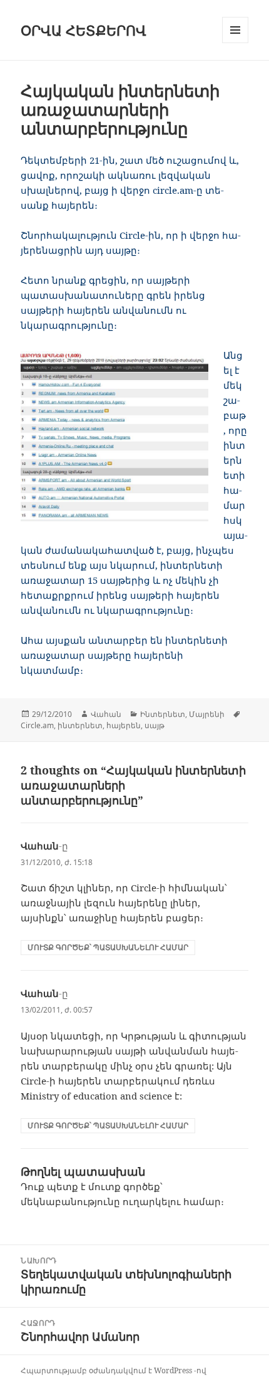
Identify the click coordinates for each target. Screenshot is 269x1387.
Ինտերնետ (162, 714)
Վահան (106, 714)
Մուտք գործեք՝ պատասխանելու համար (108, 947)
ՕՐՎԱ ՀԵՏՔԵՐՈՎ (83, 30)
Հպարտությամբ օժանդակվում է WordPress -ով (113, 1370)
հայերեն (123, 725)
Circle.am (37, 725)
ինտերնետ (80, 725)
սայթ (155, 725)
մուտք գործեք (124, 1186)
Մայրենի (207, 714)
